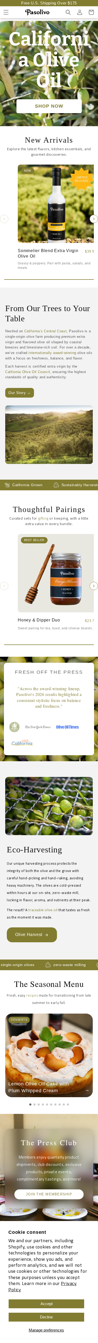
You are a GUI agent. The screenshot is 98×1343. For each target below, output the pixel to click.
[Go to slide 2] (34, 1104)
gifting (43, 518)
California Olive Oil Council (27, 372)
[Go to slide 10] (68, 1104)
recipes (32, 995)
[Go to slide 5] (47, 1104)
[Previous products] (4, 219)
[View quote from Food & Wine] (69, 727)
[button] (6, 12)
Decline (46, 1317)
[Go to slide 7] (55, 1104)
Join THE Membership (49, 1194)
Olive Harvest (28, 934)
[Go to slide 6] (51, 1104)
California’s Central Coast (45, 331)
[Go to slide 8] (60, 1104)
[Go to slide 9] (64, 1104)
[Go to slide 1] (30, 1104)
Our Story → (19, 393)
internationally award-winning (52, 353)
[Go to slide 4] (43, 1104)
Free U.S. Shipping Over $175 (49, 3)
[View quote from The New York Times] (38, 727)
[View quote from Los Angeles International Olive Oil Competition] (14, 727)
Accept (47, 1303)
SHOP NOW (49, 106)
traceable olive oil (42, 910)
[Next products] (94, 219)
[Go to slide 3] (39, 1104)
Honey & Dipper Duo (39, 620)
